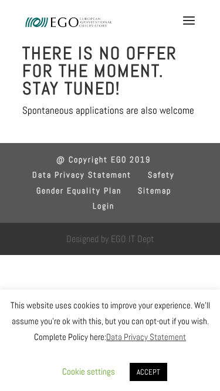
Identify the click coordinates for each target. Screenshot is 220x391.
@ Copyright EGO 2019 (103, 159)
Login (103, 205)
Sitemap (154, 190)
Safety (161, 174)
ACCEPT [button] (148, 372)
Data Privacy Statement (81, 174)
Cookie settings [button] (88, 371)
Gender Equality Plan (78, 190)
